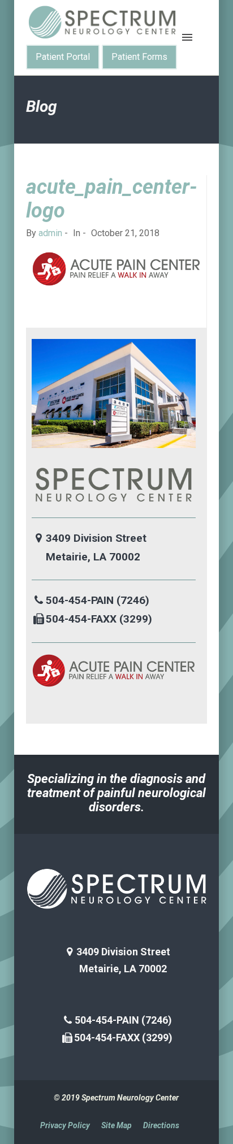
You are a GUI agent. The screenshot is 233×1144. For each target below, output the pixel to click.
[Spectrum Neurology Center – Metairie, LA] (102, 21)
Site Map (116, 1125)
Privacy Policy (65, 1125)
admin (50, 233)
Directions (161, 1125)
